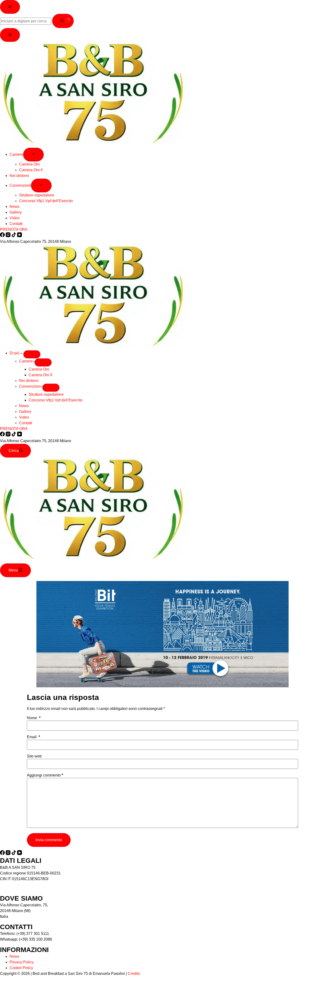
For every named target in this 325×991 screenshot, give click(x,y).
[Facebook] (3, 435)
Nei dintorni (29, 381)
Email (33, 737)
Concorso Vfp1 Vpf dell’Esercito (55, 400)
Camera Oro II (40, 375)
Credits (134, 973)
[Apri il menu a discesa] (31, 354)
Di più (15, 353)
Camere (26, 361)
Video (24, 417)
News (24, 406)
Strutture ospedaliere (46, 394)
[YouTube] (19, 435)
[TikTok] (14, 435)
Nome (33, 718)
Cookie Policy (21, 968)
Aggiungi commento (45, 775)
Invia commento (48, 840)
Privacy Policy (22, 962)
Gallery (25, 412)
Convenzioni (29, 386)
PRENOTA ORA (14, 429)
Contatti (25, 423)
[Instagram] (8, 435)
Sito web (34, 756)
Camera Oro (39, 369)
